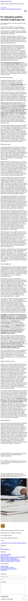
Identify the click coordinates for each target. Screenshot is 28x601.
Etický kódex (4, 570)
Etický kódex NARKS (6, 554)
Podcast (5, 549)
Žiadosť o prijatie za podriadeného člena (10, 559)
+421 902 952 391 (5, 543)
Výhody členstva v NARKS (7, 567)
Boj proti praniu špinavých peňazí (9, 568)
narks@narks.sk (22, 543)
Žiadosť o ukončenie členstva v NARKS (10, 561)
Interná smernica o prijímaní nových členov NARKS (13, 557)
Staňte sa (6, 1)
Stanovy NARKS (5, 555)
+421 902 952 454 (14, 543)
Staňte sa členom (5, 566)
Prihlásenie (5, 9)
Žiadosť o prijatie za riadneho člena (9, 558)
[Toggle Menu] (25, 11)
